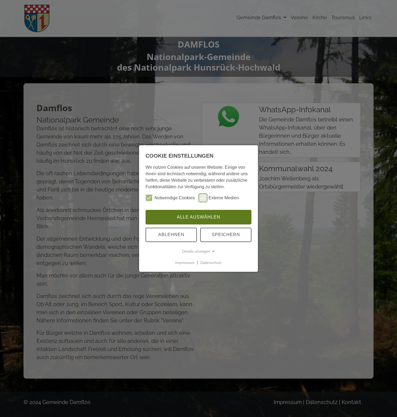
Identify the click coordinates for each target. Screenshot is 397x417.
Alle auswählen (198, 217)
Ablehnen (171, 234)
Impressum (184, 262)
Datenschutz (211, 262)
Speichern (226, 234)
